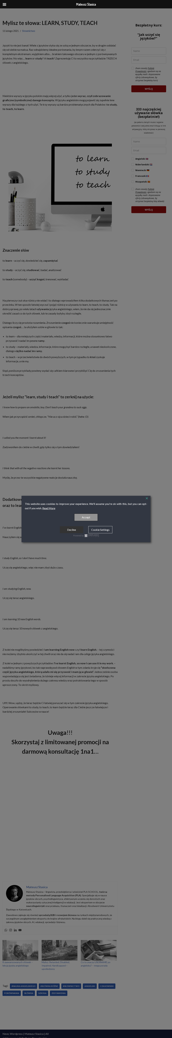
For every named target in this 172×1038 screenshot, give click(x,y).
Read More (48, 508)
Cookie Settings (100, 529)
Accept (86, 517)
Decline (71, 529)
